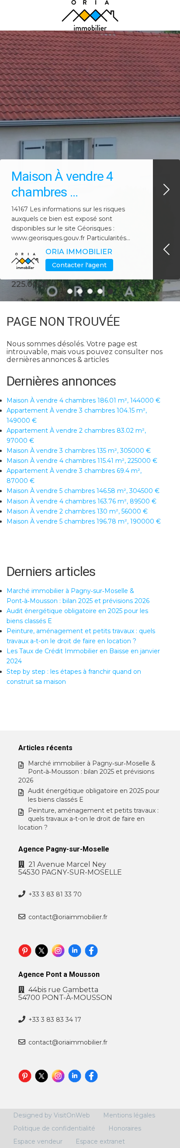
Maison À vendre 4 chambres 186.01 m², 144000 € (83, 400)
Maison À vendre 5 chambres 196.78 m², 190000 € (84, 521)
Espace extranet (100, 1141)
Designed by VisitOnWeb (51, 1115)
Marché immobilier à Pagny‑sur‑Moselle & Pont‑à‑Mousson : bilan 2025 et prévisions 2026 (87, 771)
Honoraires (124, 1128)
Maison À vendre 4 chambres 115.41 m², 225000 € (82, 461)
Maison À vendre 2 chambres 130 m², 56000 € (77, 511)
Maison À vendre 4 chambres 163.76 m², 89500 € (81, 501)
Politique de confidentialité (54, 1128)
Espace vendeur (37, 1141)
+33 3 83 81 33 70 (55, 894)
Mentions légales (129, 1115)
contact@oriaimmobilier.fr (67, 917)
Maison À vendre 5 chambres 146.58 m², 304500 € (83, 491)
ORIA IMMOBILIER (78, 252)
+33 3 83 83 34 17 (54, 1020)
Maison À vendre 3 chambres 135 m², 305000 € (79, 451)
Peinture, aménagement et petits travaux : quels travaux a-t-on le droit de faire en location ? (88, 819)
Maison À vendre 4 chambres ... (62, 184)
